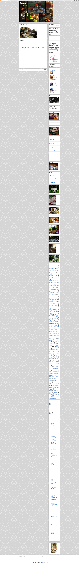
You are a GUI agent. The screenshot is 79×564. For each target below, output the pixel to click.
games (54, 317)
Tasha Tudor (50, 381)
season (54, 368)
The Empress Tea (53, 486)
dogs (55, 301)
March (52, 534)
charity (55, 285)
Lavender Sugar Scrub (54, 504)
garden (57, 317)
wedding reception (52, 396)
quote (54, 359)
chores (53, 287)
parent (57, 350)
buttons (51, 280)
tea (53, 381)
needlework (56, 346)
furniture (50, 317)
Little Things (52, 448)
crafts (50, 295)
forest (58, 314)
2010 (51, 413)
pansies (52, 350)
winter (50, 397)
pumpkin (50, 357)
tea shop (56, 383)
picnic (52, 354)
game (52, 317)
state (52, 376)
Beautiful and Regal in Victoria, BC (53, 496)
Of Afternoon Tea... (52, 70)
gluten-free (56, 320)
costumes (53, 294)
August (52, 423)
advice (53, 265)
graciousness (54, 321)
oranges (50, 349)
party (53, 351)
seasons (54, 369)
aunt (57, 270)
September (52, 422)
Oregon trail (53, 349)
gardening (50, 318)
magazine (53, 340)
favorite (50, 312)
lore (58, 339)
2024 (51, 403)
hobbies (55, 326)
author (52, 271)
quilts (50, 359)
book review (50, 278)
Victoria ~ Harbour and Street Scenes (54, 498)
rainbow (52, 360)
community (51, 291)
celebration (56, 283)
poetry (51, 355)
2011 (51, 412)
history (52, 326)
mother (54, 343)
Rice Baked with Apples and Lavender (54, 436)
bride (55, 279)
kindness (55, 335)
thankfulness (50, 387)
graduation (57, 321)
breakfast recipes (51, 279)
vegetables (55, 392)
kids (52, 335)
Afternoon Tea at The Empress (53, 483)
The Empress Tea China (54, 487)
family (50, 307)
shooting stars (54, 370)
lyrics (50, 340)
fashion (57, 311)
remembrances (50, 363)
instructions (51, 333)
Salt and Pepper (53, 506)
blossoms (50, 277)
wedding (58, 395)
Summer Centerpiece (53, 452)
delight (53, 299)
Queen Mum (52, 464)
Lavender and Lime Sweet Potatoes (53, 432)
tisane (56, 388)
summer (58, 378)
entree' (51, 305)
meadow (58, 341)
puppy (55, 357)
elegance (54, 303)
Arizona (50, 270)
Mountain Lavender (53, 427)
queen (57, 357)
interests (54, 333)
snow (57, 372)
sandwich (57, 366)
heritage (56, 325)
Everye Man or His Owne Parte (53, 439)
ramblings (55, 360)
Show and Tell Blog (51, 140)
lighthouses (50, 338)
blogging (56, 276)
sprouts (53, 375)
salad (50, 365)
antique (50, 268)
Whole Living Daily (52, 182)
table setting (51, 380)
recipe (58, 361)
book (57, 277)
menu (55, 342)
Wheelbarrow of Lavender (53, 513)
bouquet (57, 278)
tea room (54, 382)
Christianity (57, 287)
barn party (58, 272)
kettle (50, 335)
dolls (57, 301)
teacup (53, 384)
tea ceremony (57, 381)
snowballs (50, 373)
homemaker (56, 329)
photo (53, 353)
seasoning (57, 368)
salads (53, 366)
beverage (57, 274)
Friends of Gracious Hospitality (53, 88)
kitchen (58, 335)
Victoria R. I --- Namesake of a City (53, 480)
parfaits (50, 351)
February (58, 312)
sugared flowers (54, 378)
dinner (53, 300)
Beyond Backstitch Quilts (52, 150)
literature (51, 339)
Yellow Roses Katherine (54, 478)
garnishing (50, 319)
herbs (53, 325)
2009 (51, 414)
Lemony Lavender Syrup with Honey (54, 434)
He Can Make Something (52, 442)
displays (50, 301)
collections (56, 290)
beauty (50, 274)
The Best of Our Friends (54, 465)
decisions (55, 298)
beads (55, 273)
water (49, 395)
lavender (57, 336)
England (56, 304)
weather (52, 395)
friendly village (56, 315)
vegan (50, 391)
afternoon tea (51, 266)
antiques (53, 268)
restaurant (57, 363)
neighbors (54, 347)
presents (58, 355)
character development (51, 285)
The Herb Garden (53, 503)
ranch (57, 360)
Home (33, 69)
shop (57, 370)
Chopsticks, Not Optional (54, 521)
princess (54, 356)
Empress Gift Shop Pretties (53, 492)
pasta (56, 351)
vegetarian (50, 393)
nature (50, 346)
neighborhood (50, 347)
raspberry (50, 361)
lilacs (53, 338)
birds (56, 275)
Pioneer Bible (52, 425)
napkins (51, 345)
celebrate (53, 283)
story (49, 377)
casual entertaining (56, 282)
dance (50, 298)
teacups (57, 384)
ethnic (57, 305)
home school (51, 329)
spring (50, 375)
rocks (58, 364)
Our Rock (52, 463)
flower (52, 313)
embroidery (57, 303)
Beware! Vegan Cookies (54, 455)
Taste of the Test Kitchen (53, 178)
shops (53, 371)
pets (54, 352)
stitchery (57, 376)
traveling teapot (51, 389)
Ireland (56, 333)
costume (50, 294)
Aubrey (55, 270)
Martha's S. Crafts (52, 175)
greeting (50, 323)
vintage (58, 394)
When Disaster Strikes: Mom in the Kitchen (54, 443)
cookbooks (57, 292)
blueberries (54, 277)
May (51, 532)
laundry (54, 336)
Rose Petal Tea (53, 502)
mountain (57, 343)
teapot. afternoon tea (55, 385)
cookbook (54, 292)
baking (50, 272)
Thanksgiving (54, 387)
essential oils (54, 305)
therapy (58, 387)
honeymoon (50, 330)
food (55, 314)
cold (57, 289)
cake (51, 281)
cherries (58, 285)
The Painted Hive (51, 139)
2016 (51, 406)
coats (49, 289)
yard (50, 398)
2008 (51, 415)
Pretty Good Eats (51, 143)
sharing (50, 370)
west (58, 396)
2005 (51, 538)
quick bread (50, 358)
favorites (52, 312)
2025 (51, 402)
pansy (55, 350)
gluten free (51, 320)
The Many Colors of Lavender (53, 511)
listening (58, 338)
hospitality (50, 331)
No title (52, 426)
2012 (51, 411)
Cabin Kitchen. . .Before (54, 516)
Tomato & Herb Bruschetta (53, 471)
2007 (51, 416)
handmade (58, 323)
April (51, 533)
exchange (57, 306)
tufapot (57, 390)
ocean (50, 348)
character (57, 284)
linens (55, 338)
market (52, 341)
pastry (58, 351)
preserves (51, 356)
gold (51, 321)
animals (57, 267)
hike (49, 326)
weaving (55, 395)
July (51, 424)
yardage (52, 398)
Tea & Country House (53, 466)
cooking (50, 293)
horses (57, 330)
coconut (52, 289)
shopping (50, 371)
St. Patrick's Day (57, 375)
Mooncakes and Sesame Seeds (53, 524)
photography (56, 353)
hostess (54, 331)
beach (53, 273)
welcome (56, 396)
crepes (53, 297)
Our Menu (52, 525)
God (49, 321)
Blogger (47, 562)
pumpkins (53, 357)
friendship (55, 316)
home (57, 327)
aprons (57, 269)
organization (57, 349)
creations (57, 296)
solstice (55, 373)
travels (55, 389)
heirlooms (50, 325)
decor (57, 298)
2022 (51, 404)
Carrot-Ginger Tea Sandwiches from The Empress (54, 489)
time (54, 388)
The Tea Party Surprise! (54, 482)
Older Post (45, 69)
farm (49, 311)
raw (52, 361)
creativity (50, 297)
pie (54, 354)
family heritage (54, 309)
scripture (58, 367)
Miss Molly (52, 505)
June (51, 531)
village (55, 394)
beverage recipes (51, 275)
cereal (54, 284)
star (50, 376)
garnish (57, 318)
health (57, 324)
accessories (50, 265)
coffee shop (55, 289)
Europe (53, 306)
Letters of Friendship (53, 440)
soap (52, 373)
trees (51, 390)
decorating (50, 299)
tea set (53, 383)
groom (53, 323)
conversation (50, 292)
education (51, 303)
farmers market (53, 311)
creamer (50, 296)
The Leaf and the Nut (53, 437)
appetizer (57, 268)
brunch (58, 279)
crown (58, 297)
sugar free (51, 378)
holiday (58, 326)
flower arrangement (56, 313)
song (57, 373)
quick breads (54, 358)
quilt (57, 358)
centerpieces (50, 284)
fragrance (53, 315)
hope (53, 330)
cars (50, 282)
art (52, 270)
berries (53, 274)
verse (55, 393)
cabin (53, 280)
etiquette (50, 306)
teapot (50, 385)
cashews (53, 282)
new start (57, 347)
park (52, 351)
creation (53, 296)
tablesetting (54, 380)
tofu (58, 388)
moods (51, 343)
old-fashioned (53, 348)
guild (55, 323)
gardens (55, 318)
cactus (57, 280)
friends (50, 316)
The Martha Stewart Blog (53, 180)
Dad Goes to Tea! (53, 479)
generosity (54, 319)
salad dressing (54, 365)
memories (52, 342)
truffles (54, 390)
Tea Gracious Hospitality (53, 82)
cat (50, 283)
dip (55, 300)
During (51, 517)
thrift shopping (51, 388)
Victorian (53, 394)
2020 (51, 405)
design (58, 299)
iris (58, 333)
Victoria (50, 394)
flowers (50, 314)
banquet (53, 272)
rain (49, 360)
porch (53, 355)
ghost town (57, 319)
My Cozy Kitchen (52, 75)
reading (55, 361)
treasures (58, 389)
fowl (50, 315)
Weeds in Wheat (53, 457)
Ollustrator (42, 562)
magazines (56, 340)
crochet (56, 297)
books (54, 278)
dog (52, 301)
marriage (55, 341)
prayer (55, 355)
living (53, 339)
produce (57, 356)
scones (55, 367)
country (55, 294)
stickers (54, 376)
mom (49, 343)
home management (52, 328)
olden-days (57, 348)
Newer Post (21, 69)
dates (52, 298)
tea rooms (56, 382)
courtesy (58, 294)
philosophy (50, 353)
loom (56, 339)
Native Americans (56, 345)
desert (55, 299)
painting (50, 350)
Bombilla (52, 462)
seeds (58, 369)
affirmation (57, 265)
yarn (54, 398)
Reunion (52, 453)
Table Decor (52, 454)
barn (55, 272)
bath (50, 273)
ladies (51, 336)
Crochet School (51, 147)
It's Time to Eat (53, 528)
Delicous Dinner (53, 456)
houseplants (57, 331)
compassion (56, 291)
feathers (55, 312)
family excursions (52, 308)
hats (54, 324)
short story (56, 371)
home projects (56, 328)
